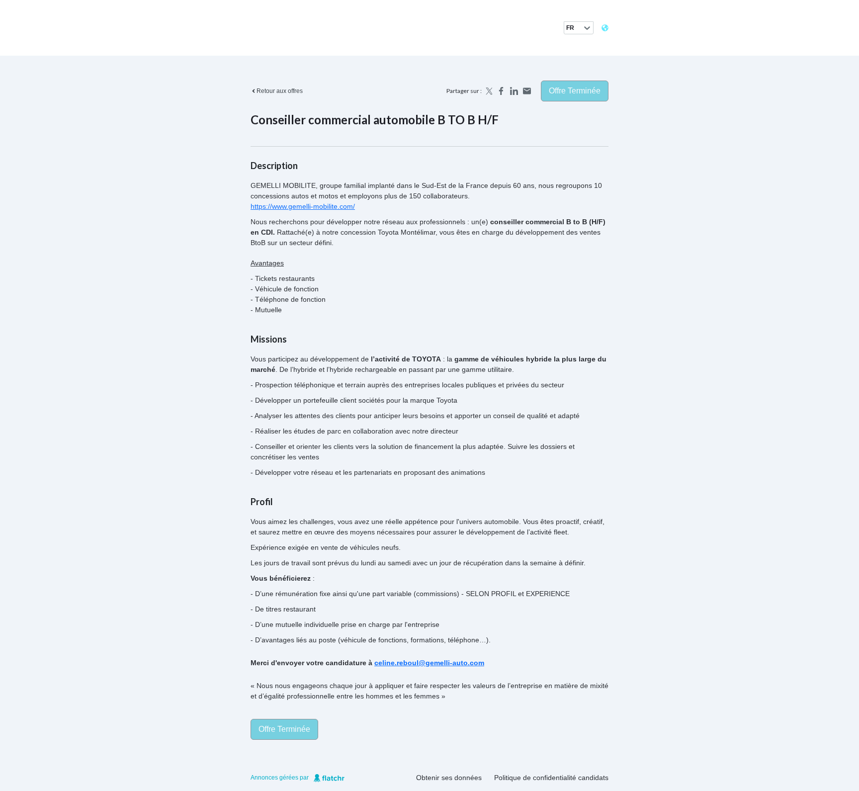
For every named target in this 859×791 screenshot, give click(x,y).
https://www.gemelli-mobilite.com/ (303, 206)
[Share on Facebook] (501, 91)
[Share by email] (527, 91)
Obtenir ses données (449, 778)
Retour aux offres (280, 91)
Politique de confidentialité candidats (551, 778)
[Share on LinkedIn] (514, 91)
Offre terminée (575, 91)
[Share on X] (488, 91)
